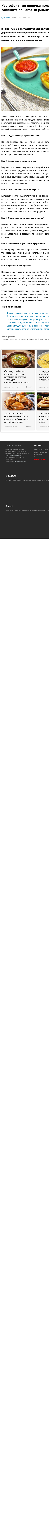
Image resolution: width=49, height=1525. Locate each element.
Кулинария (5, 18)
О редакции (38, 454)
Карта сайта (38, 457)
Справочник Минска (41, 450)
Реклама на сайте (40, 459)
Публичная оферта (40, 452)
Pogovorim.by (12, 445)
